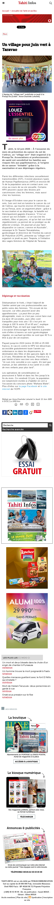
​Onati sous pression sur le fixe (17, 694)
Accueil (5, 11)
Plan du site (22, 897)
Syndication (36, 897)
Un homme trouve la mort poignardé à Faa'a (26, 671)
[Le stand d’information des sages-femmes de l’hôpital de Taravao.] (27, 251)
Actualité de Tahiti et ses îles (24, 11)
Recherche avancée (13, 429)
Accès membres (8, 897)
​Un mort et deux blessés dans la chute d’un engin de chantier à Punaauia (25, 663)
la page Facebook (28, 386)
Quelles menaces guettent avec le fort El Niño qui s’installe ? (26, 678)
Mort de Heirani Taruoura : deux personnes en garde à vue (26, 687)
